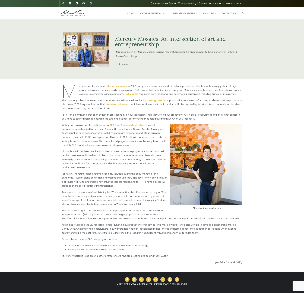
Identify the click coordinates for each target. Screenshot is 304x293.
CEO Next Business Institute (126, 125)
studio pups (130, 94)
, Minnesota (118, 104)
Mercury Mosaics (117, 86)
